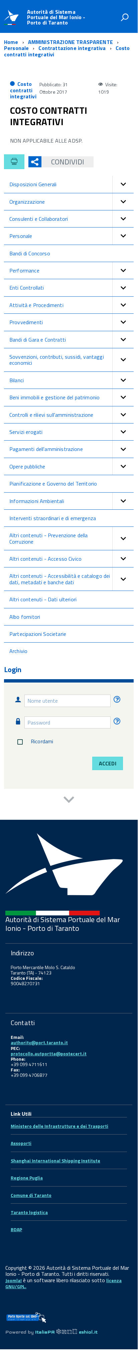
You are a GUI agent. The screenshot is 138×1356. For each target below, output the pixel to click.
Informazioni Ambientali (36, 501)
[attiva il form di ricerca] (125, 17)
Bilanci (16, 380)
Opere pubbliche (27, 466)
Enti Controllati (26, 288)
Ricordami (42, 741)
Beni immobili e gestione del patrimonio (54, 397)
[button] (123, 184)
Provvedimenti (26, 322)
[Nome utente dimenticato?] (116, 701)
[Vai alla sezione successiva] (69, 800)
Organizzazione (27, 202)
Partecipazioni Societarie (37, 634)
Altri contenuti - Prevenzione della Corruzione (48, 538)
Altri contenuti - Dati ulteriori (43, 599)
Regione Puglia (27, 1177)
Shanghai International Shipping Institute (55, 1160)
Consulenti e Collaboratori (38, 219)
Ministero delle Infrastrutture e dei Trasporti (59, 1125)
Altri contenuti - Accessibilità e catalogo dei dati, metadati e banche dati (59, 579)
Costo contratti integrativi (23, 90)
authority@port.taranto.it (39, 1042)
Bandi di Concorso (29, 253)
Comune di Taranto (31, 1195)
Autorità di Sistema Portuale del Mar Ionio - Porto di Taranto (56, 17)
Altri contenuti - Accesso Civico (45, 559)
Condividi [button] (67, 161)
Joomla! (13, 1280)
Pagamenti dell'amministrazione (46, 449)
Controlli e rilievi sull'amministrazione (51, 415)
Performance (24, 270)
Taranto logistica (29, 1212)
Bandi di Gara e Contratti (37, 340)
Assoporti (21, 1143)
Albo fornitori (24, 617)
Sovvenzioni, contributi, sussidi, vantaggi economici (56, 360)
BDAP (16, 1229)
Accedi (107, 763)
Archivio (18, 651)
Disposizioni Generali (32, 184)
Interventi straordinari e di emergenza (52, 518)
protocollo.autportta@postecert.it (49, 1053)
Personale (20, 236)
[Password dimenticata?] (116, 722)
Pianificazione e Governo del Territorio (53, 484)
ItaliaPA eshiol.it (66, 1332)
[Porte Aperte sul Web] (26, 1315)
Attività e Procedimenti (36, 305)
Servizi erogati (25, 432)
